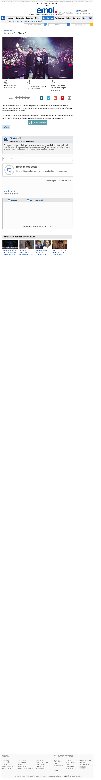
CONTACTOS (40, 766)
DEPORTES (5, 764)
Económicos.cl (65, 1)
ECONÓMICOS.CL (85, 760)
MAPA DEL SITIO (41, 768)
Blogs (17, 1)
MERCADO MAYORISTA (83, 767)
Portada (9, 21)
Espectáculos (48, 18)
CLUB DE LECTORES (57, 760)
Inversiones (34, 1)
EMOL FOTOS (22, 766)
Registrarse (87, 13)
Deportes (29, 18)
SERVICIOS (22, 762)
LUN (67, 764)
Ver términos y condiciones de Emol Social (37, 227)
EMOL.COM (57, 764)
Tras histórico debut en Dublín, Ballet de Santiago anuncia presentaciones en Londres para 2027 (9, 254)
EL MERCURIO (58, 766)
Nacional (10, 18)
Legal (22, 1)
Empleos (56, 1)
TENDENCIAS (22, 760)
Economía (20, 18)
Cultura (32, 21)
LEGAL (56, 770)
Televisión (20, 21)
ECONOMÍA (5, 762)
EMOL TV (21, 764)
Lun (91, 1)
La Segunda (85, 1)
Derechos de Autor (19, 776)
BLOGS (56, 768)
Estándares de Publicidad (73, 776)
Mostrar (47, 5)
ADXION (82, 762)
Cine (14, 21)
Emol (3, 1)
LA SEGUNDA (70, 766)
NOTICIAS (5, 760)
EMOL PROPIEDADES (42, 762)
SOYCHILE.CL (70, 768)
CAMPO (68, 760)
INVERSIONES (70, 762)
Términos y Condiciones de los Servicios (53, 776)
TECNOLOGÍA (6, 768)
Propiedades (48, 1)
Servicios (76, 18)
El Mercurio (10, 1)
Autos (41, 1)
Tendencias (59, 18)
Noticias (38, 21)
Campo (27, 1)
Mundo (38, 18)
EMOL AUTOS (40, 760)
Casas (78, 1)
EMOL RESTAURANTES (25, 768)
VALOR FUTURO (84, 764)
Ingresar (79, 13)
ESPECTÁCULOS (7, 766)
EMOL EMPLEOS (41, 764)
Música (26, 21)
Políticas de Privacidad (32, 776)
